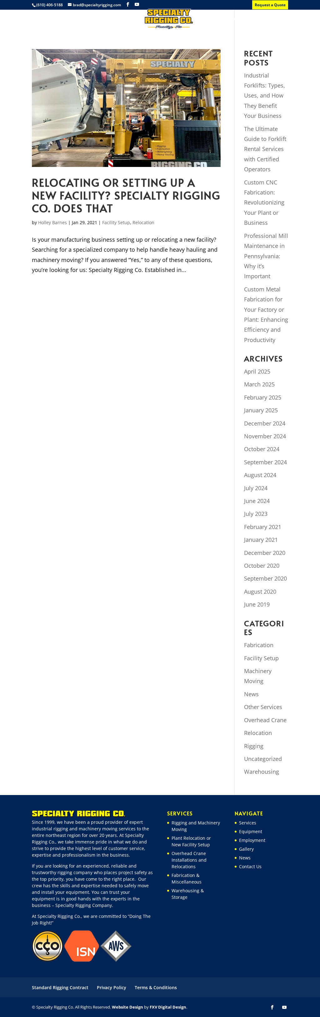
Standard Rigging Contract (60, 987)
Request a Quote (270, 5)
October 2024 (261, 449)
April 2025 (257, 371)
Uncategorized (263, 759)
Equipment (86, 19)
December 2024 (264, 423)
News (233, 19)
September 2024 (265, 462)
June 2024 (257, 501)
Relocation (143, 222)
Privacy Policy (111, 987)
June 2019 (257, 604)
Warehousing (261, 771)
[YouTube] (137, 4)
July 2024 (256, 488)
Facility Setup (116, 222)
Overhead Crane (265, 720)
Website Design (127, 1007)
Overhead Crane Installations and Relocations (189, 859)
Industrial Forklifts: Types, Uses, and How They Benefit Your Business (264, 96)
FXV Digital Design (168, 1007)
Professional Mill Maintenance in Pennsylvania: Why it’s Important (266, 256)
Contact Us (262, 19)
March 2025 (259, 384)
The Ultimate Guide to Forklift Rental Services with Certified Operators (265, 149)
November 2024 (265, 436)
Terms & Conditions (156, 987)
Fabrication (258, 645)
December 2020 (264, 552)
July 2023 (256, 513)
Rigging (253, 746)
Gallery (210, 19)
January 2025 (261, 410)
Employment (122, 19)
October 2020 (261, 565)
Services (54, 19)
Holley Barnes (52, 222)
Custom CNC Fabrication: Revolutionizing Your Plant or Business (264, 203)
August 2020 (260, 591)
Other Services (263, 707)
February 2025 (262, 397)
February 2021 (262, 527)
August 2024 (260, 475)
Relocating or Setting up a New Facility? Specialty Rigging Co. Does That (126, 195)
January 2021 (261, 539)
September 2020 (265, 578)
